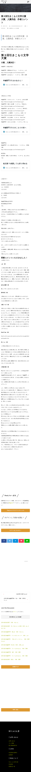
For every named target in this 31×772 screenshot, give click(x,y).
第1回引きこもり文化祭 (14, 28)
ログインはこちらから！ (15, 530)
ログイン (15, 611)
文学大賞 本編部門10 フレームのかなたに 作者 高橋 (14, 648)
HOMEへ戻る (15, 709)
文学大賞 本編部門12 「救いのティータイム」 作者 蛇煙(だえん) (15, 640)
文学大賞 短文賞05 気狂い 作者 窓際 (10, 659)
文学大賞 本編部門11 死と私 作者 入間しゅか (12, 644)
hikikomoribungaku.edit (16, 26)
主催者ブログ (15, 666)
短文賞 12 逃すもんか (21, 594)
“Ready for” (11, 502)
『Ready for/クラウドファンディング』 (15, 510)
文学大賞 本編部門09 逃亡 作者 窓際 (10, 652)
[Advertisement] (15, 472)
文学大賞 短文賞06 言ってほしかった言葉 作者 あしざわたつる (15, 627)
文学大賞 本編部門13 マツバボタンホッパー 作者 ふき (15, 635)
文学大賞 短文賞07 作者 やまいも (9, 622)
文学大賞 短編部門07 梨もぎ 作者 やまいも (12, 631)
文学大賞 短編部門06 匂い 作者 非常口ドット (15, 599)
